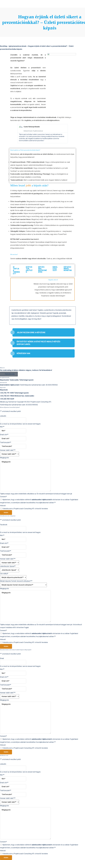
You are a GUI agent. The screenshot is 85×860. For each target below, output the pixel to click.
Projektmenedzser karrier (10, 60)
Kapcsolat (4, 75)
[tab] (16, 270)
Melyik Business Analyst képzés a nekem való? (18, 45)
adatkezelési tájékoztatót (42, 500)
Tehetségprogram (7, 48)
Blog (2, 66)
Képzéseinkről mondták (9, 36)
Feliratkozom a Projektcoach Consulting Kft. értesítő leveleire (25, 509)
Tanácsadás (4, 51)
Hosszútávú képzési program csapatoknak (17, 39)
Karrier (2, 54)
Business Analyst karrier (9, 57)
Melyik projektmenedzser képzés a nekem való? (18, 42)
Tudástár (3, 72)
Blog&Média (4, 63)
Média (2, 69)
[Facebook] (4, 1)
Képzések (4, 30)
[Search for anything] (24, 14)
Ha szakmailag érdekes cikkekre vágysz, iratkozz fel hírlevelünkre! (26, 370)
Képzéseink (4, 33)
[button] (12, 134)
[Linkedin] (4, 4)
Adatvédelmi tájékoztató (9, 385)
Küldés (6, 512)
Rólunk (2, 27)
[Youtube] (4, 7)
